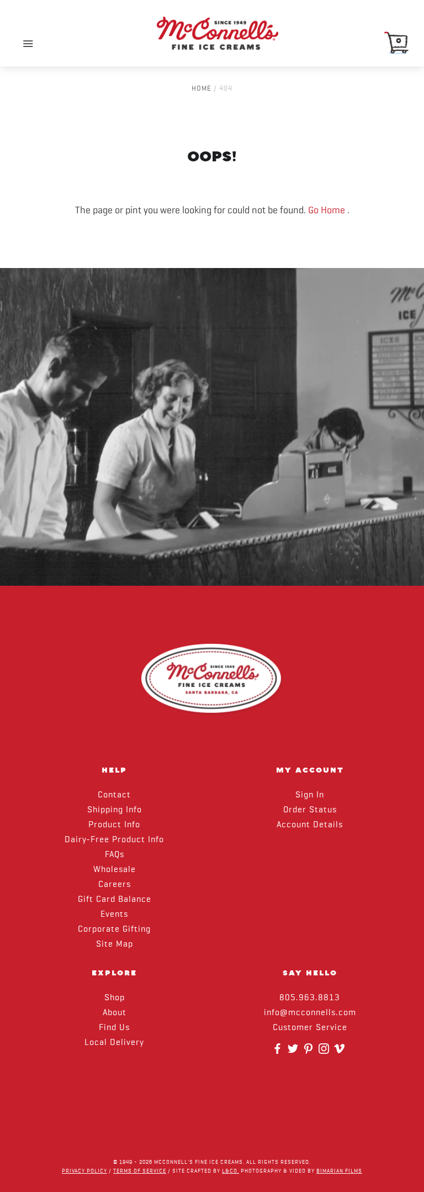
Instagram (325, 1052)
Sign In (309, 795)
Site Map (114, 944)
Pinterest (309, 1052)
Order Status (310, 810)
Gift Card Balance (114, 899)
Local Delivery (114, 1042)
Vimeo (340, 1052)
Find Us (114, 1027)
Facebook (278, 1052)
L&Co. (230, 1171)
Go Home (326, 211)
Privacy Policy (84, 1171)
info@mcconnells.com (310, 1013)
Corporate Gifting (114, 929)
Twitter (294, 1052)
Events (114, 914)
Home (201, 88)
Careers (114, 884)
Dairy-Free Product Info (114, 840)
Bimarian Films (339, 1171)
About (114, 1013)
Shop (114, 998)
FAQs (114, 854)
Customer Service (310, 1027)
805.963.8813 (309, 998)
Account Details (310, 825)
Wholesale (114, 869)
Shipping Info (114, 810)
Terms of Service (139, 1171)
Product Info (114, 825)
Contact (114, 795)
